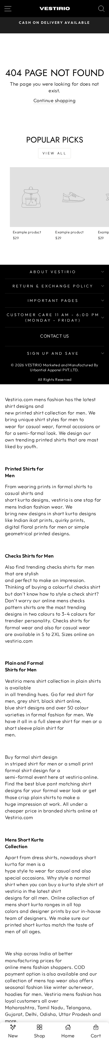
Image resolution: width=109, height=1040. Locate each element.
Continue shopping (54, 100)
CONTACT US (54, 336)
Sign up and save (53, 353)
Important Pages (53, 300)
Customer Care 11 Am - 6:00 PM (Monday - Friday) (53, 317)
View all (54, 153)
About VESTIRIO (53, 271)
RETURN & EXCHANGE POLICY (53, 286)
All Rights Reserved (55, 379)
